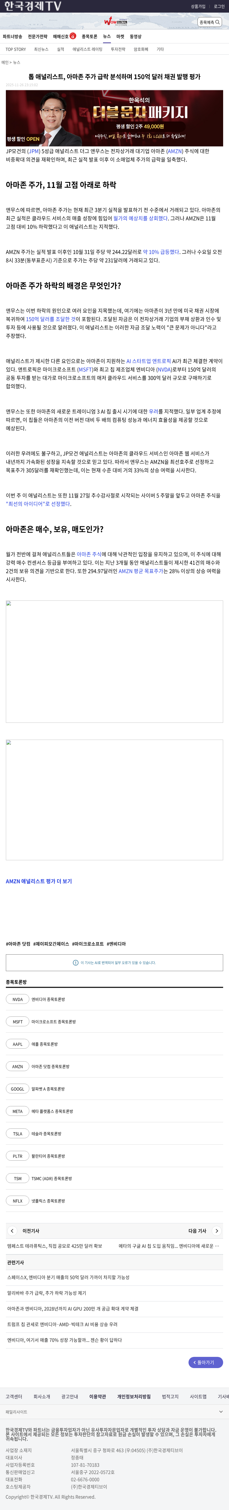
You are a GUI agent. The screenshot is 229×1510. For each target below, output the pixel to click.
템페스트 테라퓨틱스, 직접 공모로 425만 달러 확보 (54, 1245)
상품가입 (198, 6)
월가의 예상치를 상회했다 (140, 218)
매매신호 (61, 36)
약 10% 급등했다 (161, 252)
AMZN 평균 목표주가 (141, 571)
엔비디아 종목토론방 (39, 999)
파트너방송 (12, 36)
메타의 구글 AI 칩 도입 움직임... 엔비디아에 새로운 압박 (170, 1245)
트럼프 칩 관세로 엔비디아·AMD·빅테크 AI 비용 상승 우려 (62, 1324)
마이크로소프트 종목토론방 (44, 1021)
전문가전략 (37, 36)
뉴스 (107, 36)
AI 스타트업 (139, 361)
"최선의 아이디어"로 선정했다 (38, 504)
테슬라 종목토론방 (37, 1133)
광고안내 (69, 1396)
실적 (60, 49)
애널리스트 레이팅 (87, 49)
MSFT (85, 369)
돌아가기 (205, 1362)
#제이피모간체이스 (51, 943)
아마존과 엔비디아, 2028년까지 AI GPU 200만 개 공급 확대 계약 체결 (73, 1308)
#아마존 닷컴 (18, 943)
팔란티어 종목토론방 (39, 1156)
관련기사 (15, 1262)
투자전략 (118, 49)
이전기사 (31, 1230)
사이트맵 (198, 1396)
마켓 (120, 36)
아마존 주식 (89, 554)
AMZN (175, 151)
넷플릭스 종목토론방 (39, 1200)
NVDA (164, 369)
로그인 (219, 6)
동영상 (136, 36)
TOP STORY (16, 49)
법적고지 (170, 1396)
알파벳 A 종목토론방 (38, 1088)
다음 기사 (197, 1230)
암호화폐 (141, 49)
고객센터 (14, 1396)
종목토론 (89, 36)
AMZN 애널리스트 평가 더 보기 (39, 881)
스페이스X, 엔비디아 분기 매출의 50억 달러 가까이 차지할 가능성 (68, 1277)
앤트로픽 (161, 361)
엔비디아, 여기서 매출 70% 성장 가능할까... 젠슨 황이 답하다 (64, 1339)
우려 (153, 411)
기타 (160, 49)
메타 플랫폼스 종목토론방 (43, 1111)
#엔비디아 (116, 943)
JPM (34, 151)
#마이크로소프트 (88, 943)
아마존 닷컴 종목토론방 (41, 1066)
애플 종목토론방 (35, 1044)
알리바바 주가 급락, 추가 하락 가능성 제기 (46, 1292)
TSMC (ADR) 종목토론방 (43, 1178)
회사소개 (42, 1396)
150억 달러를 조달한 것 (51, 319)
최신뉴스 (41, 49)
